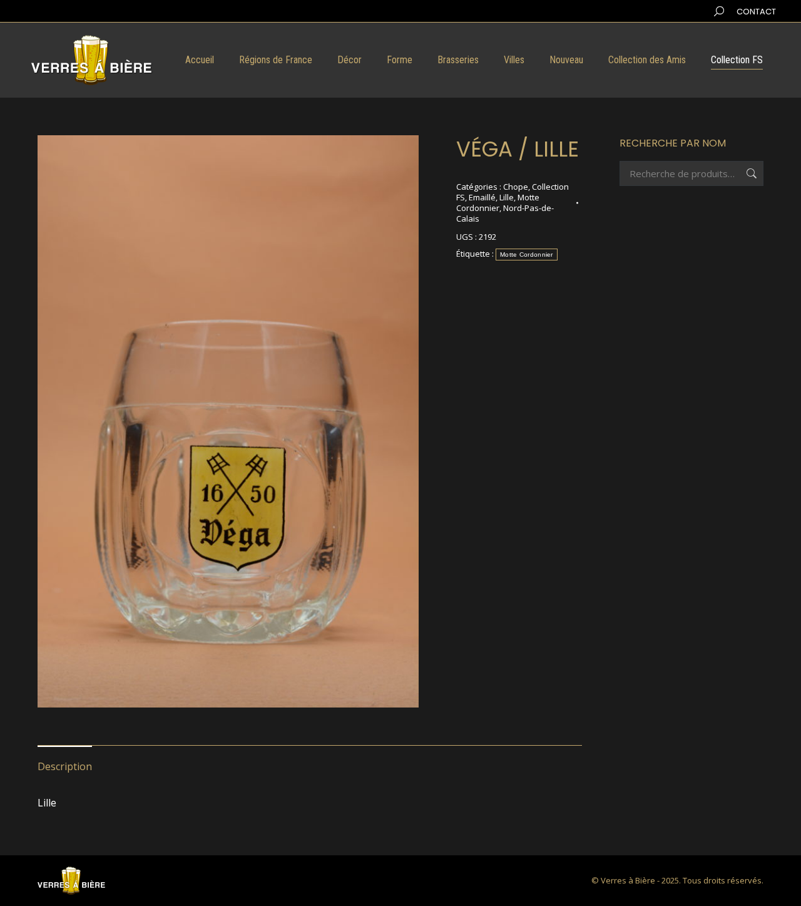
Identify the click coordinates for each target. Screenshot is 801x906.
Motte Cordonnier (497, 203)
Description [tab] (65, 766)
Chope (515, 186)
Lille (506, 197)
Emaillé (482, 197)
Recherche (750, 173)
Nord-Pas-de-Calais (505, 213)
